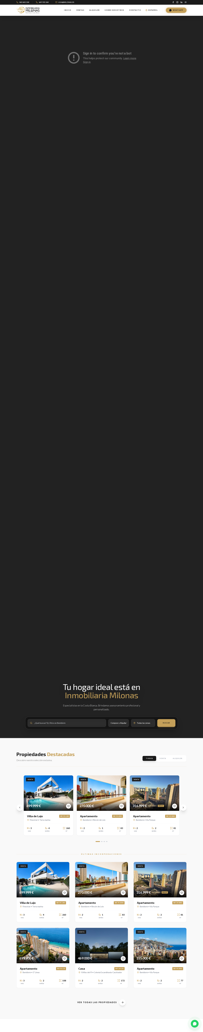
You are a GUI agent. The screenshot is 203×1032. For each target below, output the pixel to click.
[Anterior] (19, 807)
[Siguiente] (183, 807)
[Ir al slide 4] (106, 841)
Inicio (67, 10)
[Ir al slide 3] (104, 841)
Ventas (80, 10)
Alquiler (94, 10)
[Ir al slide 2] (101, 841)
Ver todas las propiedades (97, 1002)
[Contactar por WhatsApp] (195, 1024)
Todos (149, 758)
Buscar (166, 723)
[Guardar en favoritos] (68, 806)
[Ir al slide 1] (98, 841)
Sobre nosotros (114, 10)
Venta (163, 758)
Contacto (135, 10)
